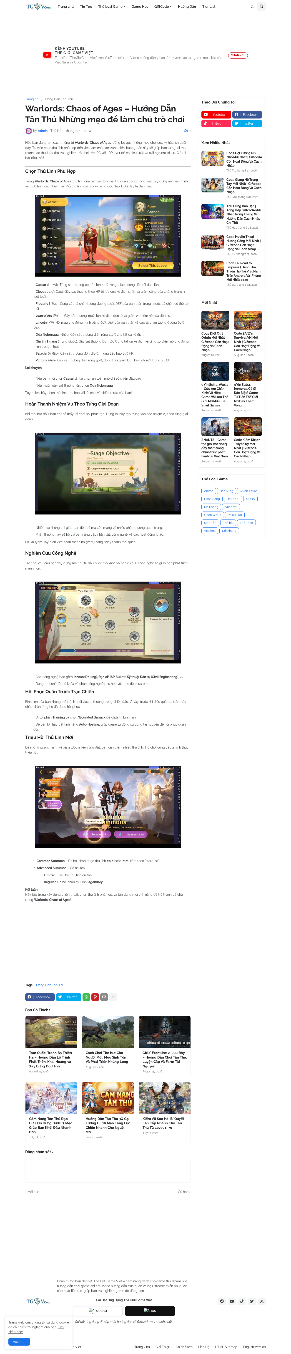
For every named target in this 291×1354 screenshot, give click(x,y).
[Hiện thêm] (113, 997)
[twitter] (252, 1301)
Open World (212, 515)
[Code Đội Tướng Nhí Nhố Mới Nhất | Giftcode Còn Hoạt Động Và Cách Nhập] (212, 158)
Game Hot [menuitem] (140, 7)
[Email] (104, 997)
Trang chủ (32, 99)
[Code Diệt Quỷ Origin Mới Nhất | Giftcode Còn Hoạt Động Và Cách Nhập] (215, 320)
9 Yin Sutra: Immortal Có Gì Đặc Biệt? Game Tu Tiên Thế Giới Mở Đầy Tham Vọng (246, 395)
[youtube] (232, 1301)
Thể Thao (246, 522)
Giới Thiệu (163, 1347)
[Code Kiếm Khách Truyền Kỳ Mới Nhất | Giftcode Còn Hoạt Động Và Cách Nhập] (248, 426)
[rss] (262, 1301)
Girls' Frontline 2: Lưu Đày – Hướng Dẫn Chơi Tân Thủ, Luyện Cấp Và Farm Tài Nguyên (165, 1059)
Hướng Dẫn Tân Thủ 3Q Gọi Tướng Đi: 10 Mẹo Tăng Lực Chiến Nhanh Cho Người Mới (108, 1125)
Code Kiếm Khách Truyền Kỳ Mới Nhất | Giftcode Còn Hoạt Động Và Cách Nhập (247, 448)
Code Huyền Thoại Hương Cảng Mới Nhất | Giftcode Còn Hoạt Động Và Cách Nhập (243, 243)
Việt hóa (210, 530)
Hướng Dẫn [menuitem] (187, 7)
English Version (254, 1347)
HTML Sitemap (226, 1347)
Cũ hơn (183, 1192)
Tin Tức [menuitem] (86, 7)
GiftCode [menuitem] (161, 7)
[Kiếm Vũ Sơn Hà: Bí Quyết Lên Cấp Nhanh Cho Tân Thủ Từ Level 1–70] (165, 1098)
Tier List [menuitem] (209, 7)
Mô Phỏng (211, 507)
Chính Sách (184, 1347)
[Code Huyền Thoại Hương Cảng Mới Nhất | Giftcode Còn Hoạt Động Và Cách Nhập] (212, 242)
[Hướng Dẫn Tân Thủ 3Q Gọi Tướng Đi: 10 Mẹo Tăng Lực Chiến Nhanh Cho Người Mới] (108, 1098)
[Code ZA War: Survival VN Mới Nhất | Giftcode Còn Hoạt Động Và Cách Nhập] (248, 320)
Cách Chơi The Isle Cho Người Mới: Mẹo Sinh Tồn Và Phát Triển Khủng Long (107, 1057)
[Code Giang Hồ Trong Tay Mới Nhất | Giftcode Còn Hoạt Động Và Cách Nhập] (212, 185)
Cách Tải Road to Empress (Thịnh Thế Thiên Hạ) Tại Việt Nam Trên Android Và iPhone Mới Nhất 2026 (243, 271)
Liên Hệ (203, 1347)
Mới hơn (33, 1192)
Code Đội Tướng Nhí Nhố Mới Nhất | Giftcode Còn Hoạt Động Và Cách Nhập (244, 159)
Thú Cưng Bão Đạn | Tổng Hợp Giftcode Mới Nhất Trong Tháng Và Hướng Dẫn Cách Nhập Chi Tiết (243, 214)
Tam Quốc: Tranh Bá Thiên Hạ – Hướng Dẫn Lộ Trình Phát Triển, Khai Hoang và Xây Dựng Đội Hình (50, 1059)
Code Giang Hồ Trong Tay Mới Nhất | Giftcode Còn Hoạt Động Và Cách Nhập (243, 186)
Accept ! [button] (19, 1342)
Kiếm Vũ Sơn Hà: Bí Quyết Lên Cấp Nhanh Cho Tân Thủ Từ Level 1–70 (163, 1123)
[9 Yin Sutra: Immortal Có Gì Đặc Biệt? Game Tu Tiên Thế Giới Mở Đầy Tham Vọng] (248, 371)
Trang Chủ (142, 1347)
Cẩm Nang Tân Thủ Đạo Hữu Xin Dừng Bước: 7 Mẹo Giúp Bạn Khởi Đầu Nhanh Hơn (50, 1125)
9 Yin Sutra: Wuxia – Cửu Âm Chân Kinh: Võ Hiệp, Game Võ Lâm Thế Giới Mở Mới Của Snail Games (214, 395)
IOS (153, 1311)
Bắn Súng (226, 491)
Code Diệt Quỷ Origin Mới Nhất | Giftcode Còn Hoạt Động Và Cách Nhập (215, 342)
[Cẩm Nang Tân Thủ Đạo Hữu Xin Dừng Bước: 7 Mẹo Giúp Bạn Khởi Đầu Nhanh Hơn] (51, 1098)
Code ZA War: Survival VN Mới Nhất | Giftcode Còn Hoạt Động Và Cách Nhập (247, 342)
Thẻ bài (228, 522)
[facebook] (222, 1301)
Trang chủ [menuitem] (66, 7)
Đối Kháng (229, 530)
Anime (208, 491)
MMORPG (232, 499)
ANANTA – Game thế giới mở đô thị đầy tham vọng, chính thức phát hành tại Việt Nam (214, 448)
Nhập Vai (231, 507)
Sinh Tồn (210, 522)
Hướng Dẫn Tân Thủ (58, 99)
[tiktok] (242, 1301)
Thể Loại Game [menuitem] (110, 7)
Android (101, 1311)
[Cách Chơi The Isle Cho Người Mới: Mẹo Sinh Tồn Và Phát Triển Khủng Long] (108, 1032)
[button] (252, 6)
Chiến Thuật (248, 491)
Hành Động (212, 499)
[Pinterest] (95, 997)
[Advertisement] (145, 55)
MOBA (250, 499)
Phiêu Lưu (235, 515)
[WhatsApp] (86, 997)
